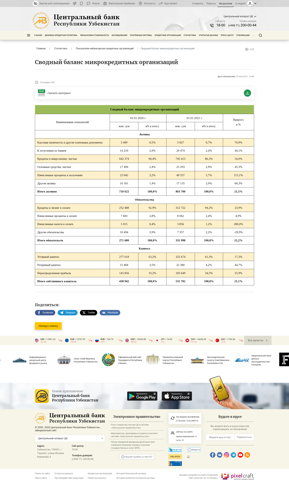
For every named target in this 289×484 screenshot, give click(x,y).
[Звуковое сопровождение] (74, 3)
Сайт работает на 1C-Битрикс (203, 478)
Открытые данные (208, 35)
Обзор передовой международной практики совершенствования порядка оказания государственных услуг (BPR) (133, 445)
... (253, 35)
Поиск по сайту (42, 473)
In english (240, 3)
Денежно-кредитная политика (61, 35)
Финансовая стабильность (94, 35)
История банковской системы (131, 473)
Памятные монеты (97, 478)
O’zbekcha (197, 3)
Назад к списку (48, 325)
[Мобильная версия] (81, 3)
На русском (225, 3)
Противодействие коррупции (68, 478)
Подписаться (244, 437)
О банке (38, 35)
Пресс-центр (227, 35)
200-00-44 (242, 25)
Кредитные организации (168, 35)
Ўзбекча (211, 3)
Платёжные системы (141, 35)
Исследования (119, 35)
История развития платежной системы (136, 478)
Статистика (190, 35)
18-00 (220, 25)
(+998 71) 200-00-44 (82, 459)
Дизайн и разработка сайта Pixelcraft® (198, 475)
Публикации (243, 35)
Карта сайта (41, 478)
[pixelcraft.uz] (237, 476)
